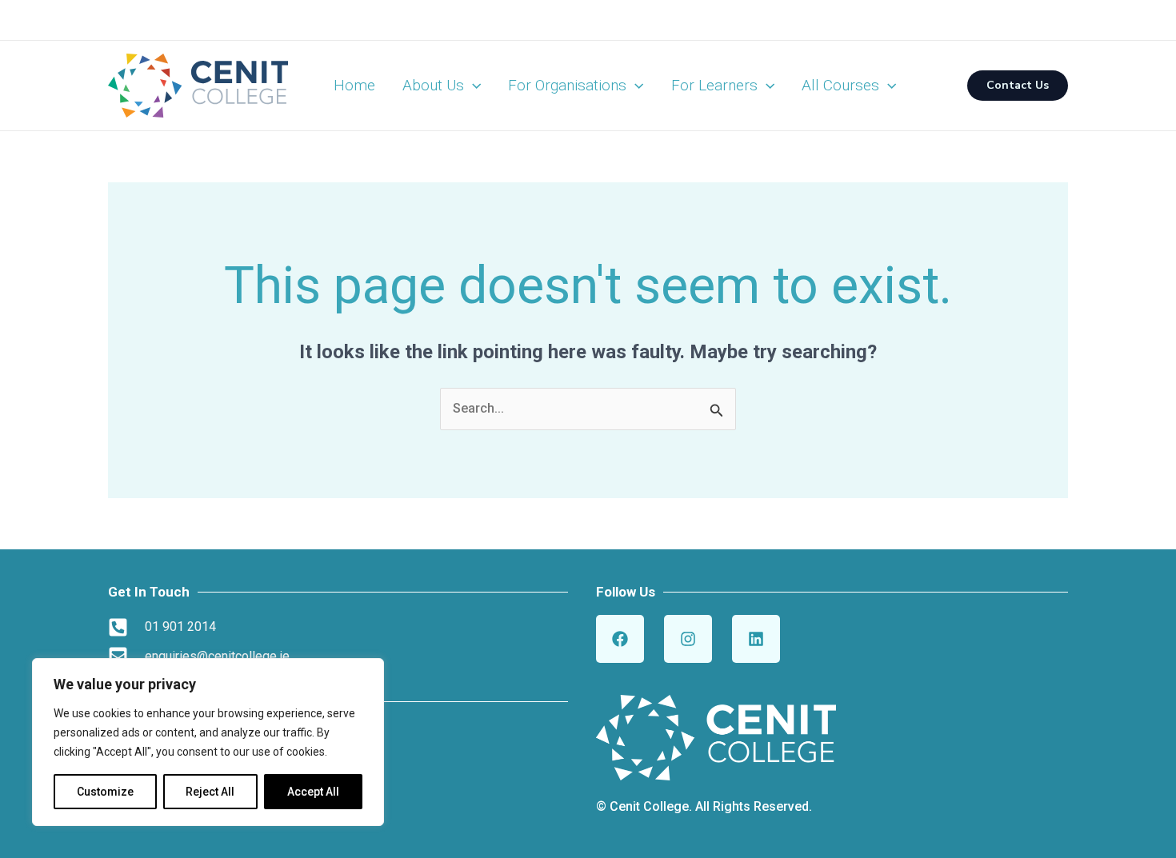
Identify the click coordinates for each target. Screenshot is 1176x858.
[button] (472, 86)
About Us (433, 85)
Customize (105, 791)
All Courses (840, 85)
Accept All (313, 791)
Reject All (210, 791)
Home (354, 85)
